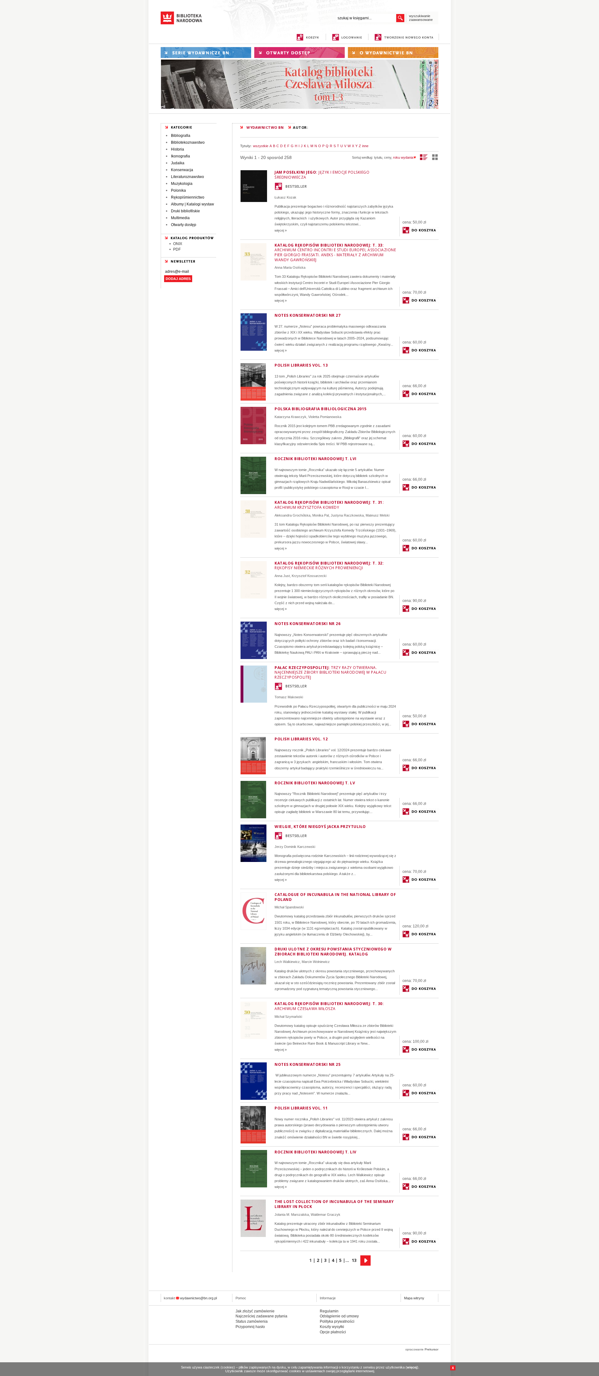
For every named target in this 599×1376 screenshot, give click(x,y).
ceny (387, 157)
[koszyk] (308, 37)
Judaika (177, 163)
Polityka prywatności (337, 1321)
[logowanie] (348, 37)
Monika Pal (320, 515)
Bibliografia (180, 135)
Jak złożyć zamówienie (255, 1311)
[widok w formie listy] (423, 157)
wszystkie (260, 146)
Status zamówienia (252, 1321)
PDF (177, 249)
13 (354, 1260)
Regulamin (329, 1311)
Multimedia (180, 218)
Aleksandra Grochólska (292, 515)
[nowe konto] (405, 37)
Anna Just (282, 576)
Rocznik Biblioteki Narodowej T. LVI (316, 458)
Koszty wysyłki (332, 1327)
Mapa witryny (414, 1298)
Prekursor (431, 1349)
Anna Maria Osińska (290, 267)
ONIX (177, 244)
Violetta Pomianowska (324, 417)
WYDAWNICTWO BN (265, 127)
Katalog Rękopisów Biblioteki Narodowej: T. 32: (329, 566)
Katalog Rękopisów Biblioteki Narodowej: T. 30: (329, 1006)
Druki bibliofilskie (185, 211)
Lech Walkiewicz (287, 962)
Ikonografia (180, 156)
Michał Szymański (288, 1016)
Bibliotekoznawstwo (188, 142)
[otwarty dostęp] (299, 52)
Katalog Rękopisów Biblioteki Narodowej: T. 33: (335, 252)
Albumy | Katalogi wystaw (192, 204)
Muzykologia (181, 183)
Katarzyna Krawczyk (290, 417)
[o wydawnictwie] (393, 52)
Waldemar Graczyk (325, 1214)
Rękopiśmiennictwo (187, 197)
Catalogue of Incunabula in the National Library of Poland (335, 897)
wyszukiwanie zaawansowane (421, 18)
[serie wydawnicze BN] (206, 52)
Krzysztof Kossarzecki (309, 576)
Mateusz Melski (377, 515)
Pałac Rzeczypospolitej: (330, 672)
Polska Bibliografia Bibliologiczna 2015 (321, 408)
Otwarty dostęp (183, 225)
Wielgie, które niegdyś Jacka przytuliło (320, 826)
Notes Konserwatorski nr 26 (307, 623)
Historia (177, 149)
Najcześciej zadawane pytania (261, 1316)
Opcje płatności (333, 1332)
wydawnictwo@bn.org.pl (198, 1298)
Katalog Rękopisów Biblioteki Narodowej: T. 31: (329, 505)
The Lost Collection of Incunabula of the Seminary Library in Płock (334, 1204)
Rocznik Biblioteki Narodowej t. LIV (316, 1152)
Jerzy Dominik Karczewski (295, 847)
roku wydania (403, 157)
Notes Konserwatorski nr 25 (307, 1064)
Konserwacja (182, 170)
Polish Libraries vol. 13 (301, 365)
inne (365, 146)
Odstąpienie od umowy (339, 1316)
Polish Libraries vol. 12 (301, 739)
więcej (412, 1367)
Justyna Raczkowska (347, 515)
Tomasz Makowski (289, 697)
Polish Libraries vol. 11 (301, 1108)
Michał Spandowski (289, 907)
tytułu (378, 157)
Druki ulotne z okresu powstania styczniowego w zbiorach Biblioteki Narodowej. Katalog (333, 951)
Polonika (178, 190)
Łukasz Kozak (285, 197)
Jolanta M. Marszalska (292, 1214)
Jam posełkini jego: (322, 175)
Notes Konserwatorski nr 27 (307, 315)
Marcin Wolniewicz (316, 962)
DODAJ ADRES (178, 279)
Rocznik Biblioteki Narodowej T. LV (315, 783)
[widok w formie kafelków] (434, 157)
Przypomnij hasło (250, 1327)
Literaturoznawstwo (187, 177)
